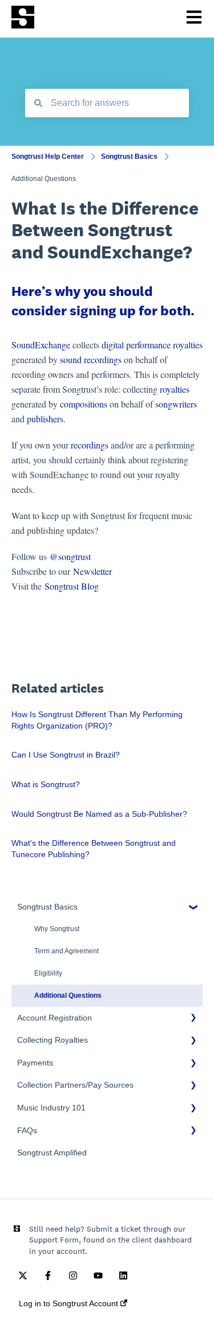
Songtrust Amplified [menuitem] (52, 1152)
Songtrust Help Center (47, 157)
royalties (174, 389)
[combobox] (107, 103)
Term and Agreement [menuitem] (66, 951)
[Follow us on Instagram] (73, 1275)
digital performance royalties (152, 345)
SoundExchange (40, 345)
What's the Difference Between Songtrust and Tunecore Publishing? (93, 848)
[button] (193, 908)
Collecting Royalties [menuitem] (52, 1039)
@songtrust (72, 556)
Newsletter (92, 571)
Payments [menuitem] (35, 1062)
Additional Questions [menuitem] (68, 995)
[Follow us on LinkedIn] (123, 1275)
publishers (45, 419)
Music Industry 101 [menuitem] (51, 1107)
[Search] (38, 103)
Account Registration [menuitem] (54, 1017)
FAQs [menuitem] (27, 1130)
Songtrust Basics (129, 157)
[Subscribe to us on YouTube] (98, 1275)
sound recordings (91, 359)
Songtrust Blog (72, 586)
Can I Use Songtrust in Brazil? (65, 754)
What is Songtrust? (45, 784)
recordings (89, 445)
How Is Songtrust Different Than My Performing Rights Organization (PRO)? (97, 720)
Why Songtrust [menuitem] (56, 929)
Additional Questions (43, 179)
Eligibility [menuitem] (48, 973)
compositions (83, 404)
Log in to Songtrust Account (69, 1303)
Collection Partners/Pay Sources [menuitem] (75, 1084)
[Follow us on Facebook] (48, 1275)
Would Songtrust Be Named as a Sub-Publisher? (99, 813)
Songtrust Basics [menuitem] (47, 906)
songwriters (176, 404)
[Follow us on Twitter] (23, 1275)
